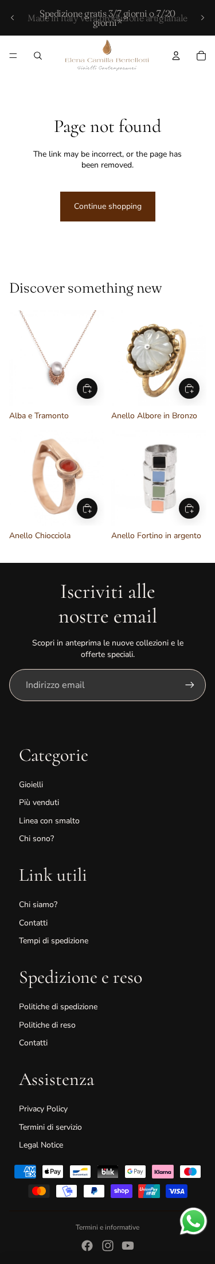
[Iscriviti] (190, 685)
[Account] (176, 55)
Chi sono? (36, 838)
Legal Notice (41, 1144)
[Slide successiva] (202, 17)
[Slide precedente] (12, 17)
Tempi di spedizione (53, 940)
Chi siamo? (38, 904)
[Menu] (13, 55)
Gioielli (31, 784)
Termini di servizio (50, 1127)
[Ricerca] (37, 55)
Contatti (33, 922)
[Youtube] (128, 1246)
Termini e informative (107, 1227)
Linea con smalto (49, 820)
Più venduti (39, 802)
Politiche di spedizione (58, 1006)
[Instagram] (108, 1246)
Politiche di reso (47, 1025)
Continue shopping (108, 206)
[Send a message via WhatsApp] (193, 1221)
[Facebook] (87, 1246)
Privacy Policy (43, 1108)
